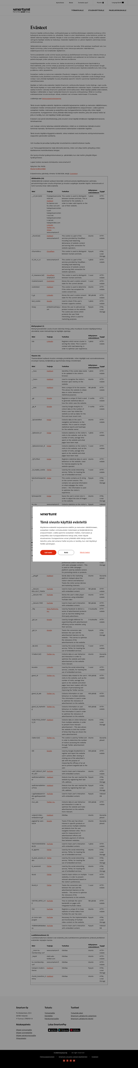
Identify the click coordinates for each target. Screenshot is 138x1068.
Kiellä (66, 552)
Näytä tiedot (85, 552)
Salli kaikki (48, 552)
